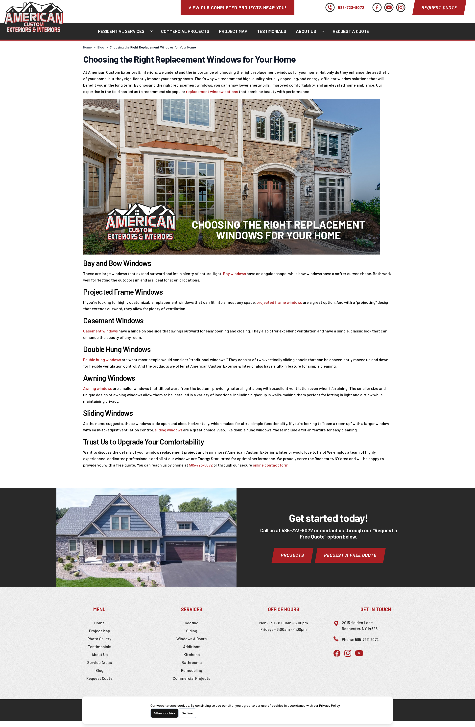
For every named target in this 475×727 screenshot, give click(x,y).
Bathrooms (192, 662)
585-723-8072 (351, 7)
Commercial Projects (185, 31)
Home (87, 47)
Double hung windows (102, 359)
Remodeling (191, 670)
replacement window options (212, 91)
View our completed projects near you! (237, 7)
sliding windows (169, 429)
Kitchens (192, 654)
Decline (187, 713)
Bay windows (234, 273)
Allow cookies (164, 713)
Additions (191, 646)
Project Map (233, 31)
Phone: (360, 639)
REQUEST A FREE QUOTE (350, 555)
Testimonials (271, 31)
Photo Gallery (99, 638)
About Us (306, 31)
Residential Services (121, 31)
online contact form (270, 465)
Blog (100, 47)
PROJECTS (292, 555)
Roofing (191, 622)
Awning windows (97, 388)
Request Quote (439, 7)
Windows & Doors (191, 638)
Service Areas (99, 662)
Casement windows (100, 330)
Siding (191, 630)
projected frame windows (279, 302)
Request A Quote (351, 31)
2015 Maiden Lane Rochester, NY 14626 (360, 625)
